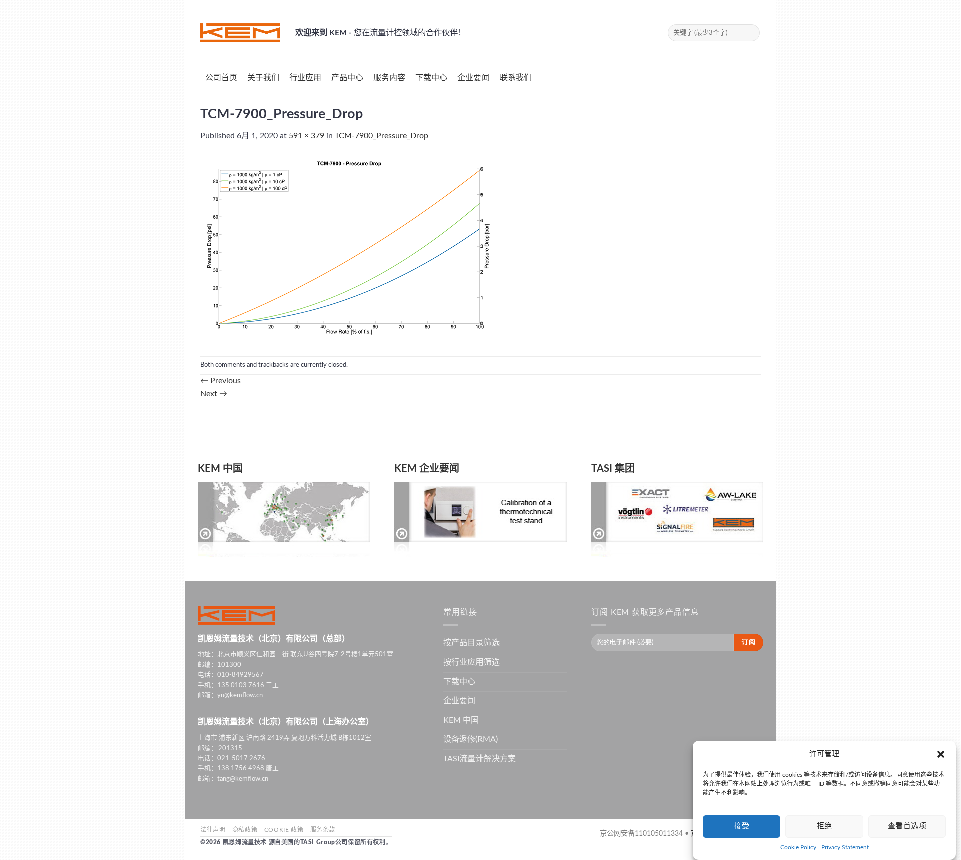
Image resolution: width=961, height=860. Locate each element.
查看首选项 (907, 826)
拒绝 (824, 826)
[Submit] (750, 32)
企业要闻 (459, 701)
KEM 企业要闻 (426, 469)
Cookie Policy (798, 847)
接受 (741, 826)
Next (213, 394)
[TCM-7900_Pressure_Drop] (348, 249)
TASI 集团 (613, 469)
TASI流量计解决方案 (479, 759)
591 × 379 (306, 136)
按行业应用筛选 (471, 662)
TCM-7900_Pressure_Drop (381, 136)
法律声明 (212, 830)
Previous (220, 381)
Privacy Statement (845, 847)
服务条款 (322, 830)
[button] (941, 754)
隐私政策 (244, 830)
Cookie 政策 (284, 830)
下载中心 (459, 682)
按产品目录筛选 (471, 643)
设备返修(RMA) (470, 739)
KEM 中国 (220, 469)
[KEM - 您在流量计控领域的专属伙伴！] (240, 32)
